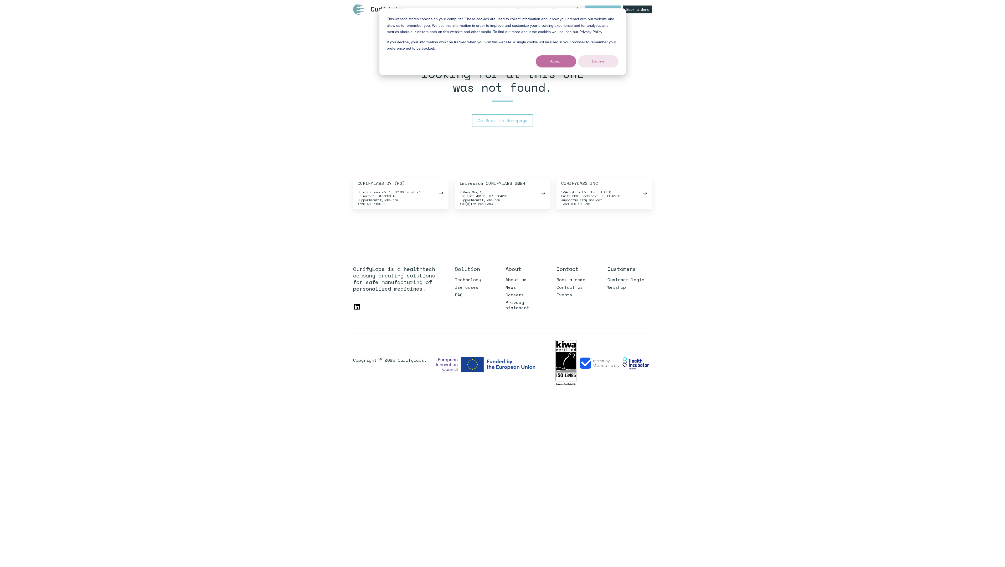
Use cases (466, 287)
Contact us (569, 287)
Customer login (625, 279)
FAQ (459, 295)
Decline (598, 61)
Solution (467, 269)
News (511, 287)
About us (516, 279)
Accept (555, 61)
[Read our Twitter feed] (357, 307)
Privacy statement (517, 305)
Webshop (616, 287)
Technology (468, 279)
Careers (515, 295)
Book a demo (637, 9)
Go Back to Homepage (503, 120)
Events (564, 295)
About (513, 269)
